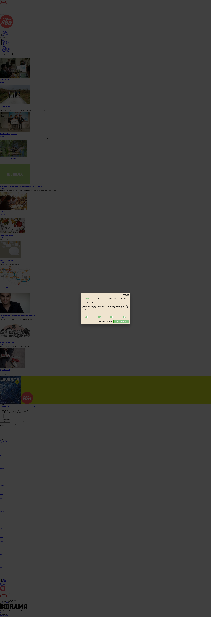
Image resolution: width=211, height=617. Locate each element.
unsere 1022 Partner (89, 303)
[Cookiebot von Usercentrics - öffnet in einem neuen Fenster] (124, 295)
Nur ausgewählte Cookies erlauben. (105, 321)
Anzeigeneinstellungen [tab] (111, 298)
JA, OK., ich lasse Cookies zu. (121, 321)
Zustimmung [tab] (87, 298)
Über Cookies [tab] (124, 298)
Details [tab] (99, 298)
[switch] (99, 317)
